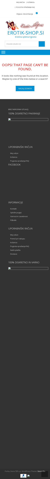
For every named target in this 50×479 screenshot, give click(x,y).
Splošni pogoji (15, 212)
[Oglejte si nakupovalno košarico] (35, 14)
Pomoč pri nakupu (17, 238)
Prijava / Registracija (25, 14)
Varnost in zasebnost (19, 216)
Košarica (30, 2)
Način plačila (15, 250)
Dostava (13, 254)
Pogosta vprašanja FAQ (25, 7)
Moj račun (20, 2)
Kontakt (13, 209)
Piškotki (13, 220)
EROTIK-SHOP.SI (25, 33)
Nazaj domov (25, 88)
